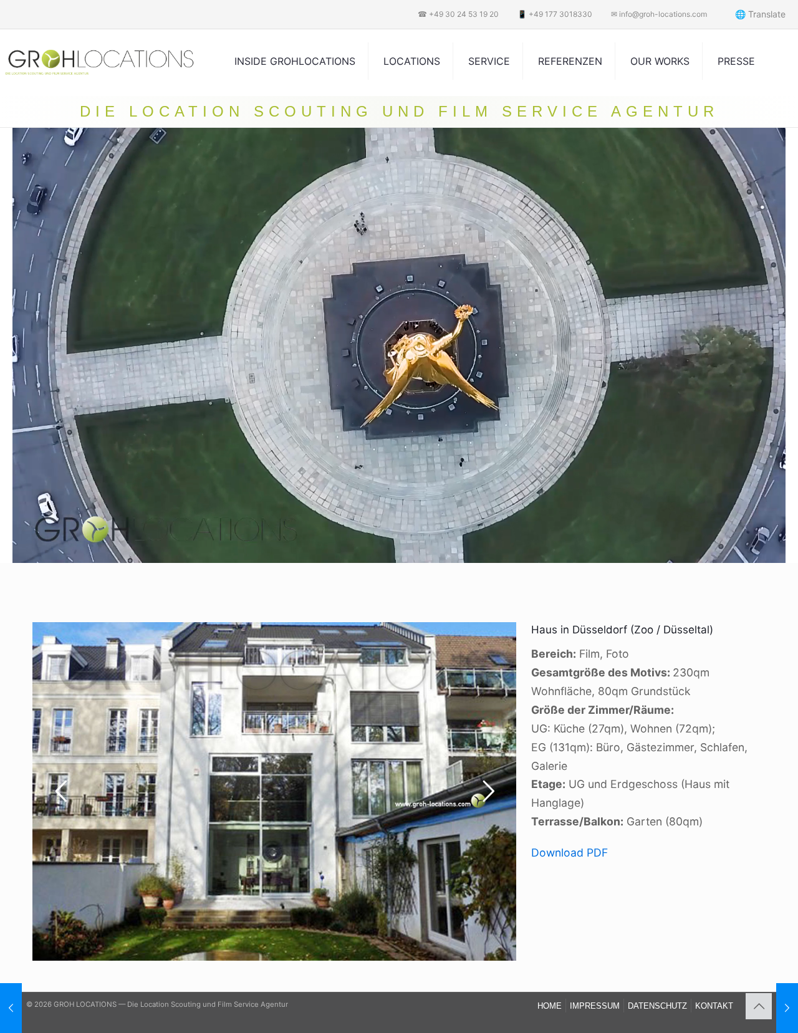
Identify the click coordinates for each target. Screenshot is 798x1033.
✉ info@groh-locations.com (659, 14)
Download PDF (569, 852)
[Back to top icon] (759, 1006)
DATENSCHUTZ (657, 1006)
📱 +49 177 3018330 (554, 14)
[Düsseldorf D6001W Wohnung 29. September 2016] (11, 995)
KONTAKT (714, 1006)
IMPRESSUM (595, 1006)
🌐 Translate (760, 14)
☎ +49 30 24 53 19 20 (458, 14)
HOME (549, 1006)
